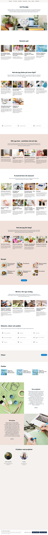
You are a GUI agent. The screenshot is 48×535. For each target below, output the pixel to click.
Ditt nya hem (15, 1)
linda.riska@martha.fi (24, 463)
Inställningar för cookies (27, 532)
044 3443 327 (24, 464)
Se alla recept (24, 280)
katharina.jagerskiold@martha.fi (8, 463)
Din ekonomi (20, 1)
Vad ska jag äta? (25, 1)
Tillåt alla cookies (43, 532)
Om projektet (37, 1)
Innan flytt (10, 1)
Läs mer (9, 533)
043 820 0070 (8, 464)
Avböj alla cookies (36, 532)
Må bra (29, 1)
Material (33, 1)
